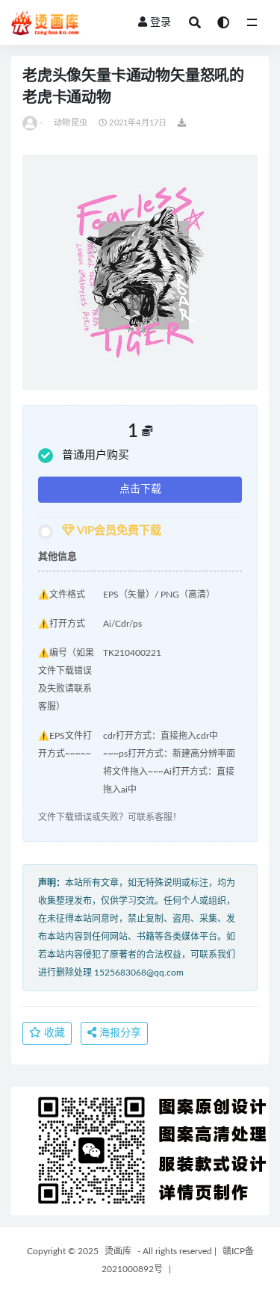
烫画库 (118, 1251)
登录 (160, 22)
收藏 (53, 1033)
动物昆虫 (70, 123)
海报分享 (118, 1033)
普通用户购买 (95, 455)
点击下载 (140, 489)
